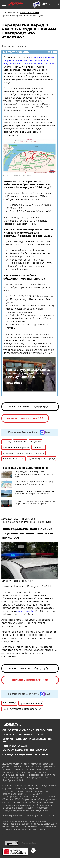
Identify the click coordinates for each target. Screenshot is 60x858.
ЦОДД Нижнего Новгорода (20, 176)
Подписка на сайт (14, 746)
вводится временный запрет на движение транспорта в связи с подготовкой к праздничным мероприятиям (28, 60)
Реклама (8, 734)
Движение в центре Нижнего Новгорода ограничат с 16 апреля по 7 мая (34, 482)
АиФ (30, 581)
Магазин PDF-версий (30, 734)
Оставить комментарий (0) (25, 418)
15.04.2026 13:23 (9, 12)
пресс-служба (25, 611)
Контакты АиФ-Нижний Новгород (25, 750)
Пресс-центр (44, 730)
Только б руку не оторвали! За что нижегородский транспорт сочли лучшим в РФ (28, 373)
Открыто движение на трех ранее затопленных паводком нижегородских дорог (34, 474)
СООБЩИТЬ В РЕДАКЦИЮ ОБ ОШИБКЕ (25, 754)
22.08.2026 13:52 (9, 518)
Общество (21, 46)
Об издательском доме (18, 730)
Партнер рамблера (29, 843)
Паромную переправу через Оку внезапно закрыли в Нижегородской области (35, 492)
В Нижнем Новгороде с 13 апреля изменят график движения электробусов (35, 502)
